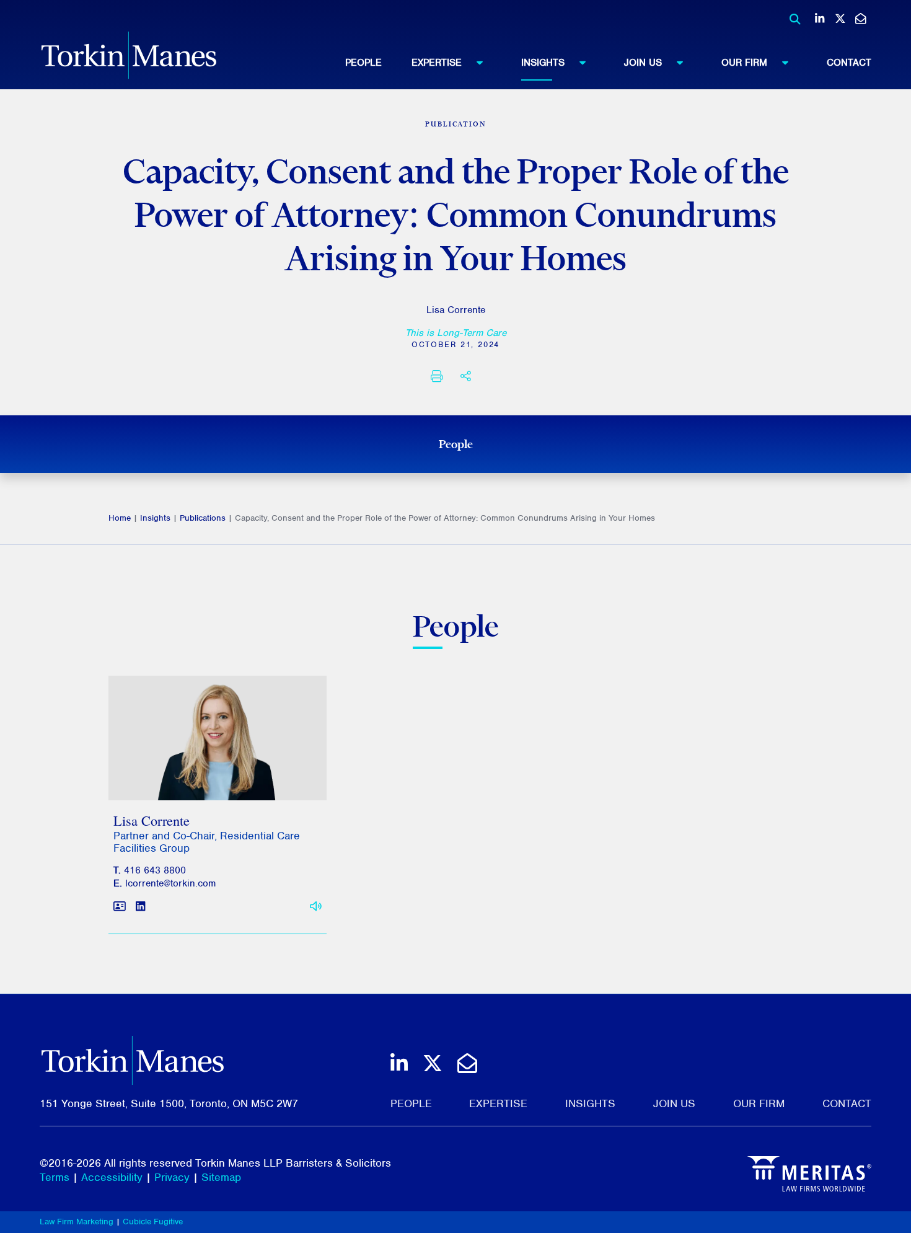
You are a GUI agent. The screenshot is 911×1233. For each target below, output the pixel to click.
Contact (849, 62)
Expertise (436, 62)
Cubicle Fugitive (153, 1221)
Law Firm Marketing (76, 1221)
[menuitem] (378, 63)
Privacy (172, 1177)
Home (119, 518)
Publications (203, 518)
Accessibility (112, 1177)
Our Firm (744, 62)
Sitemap (221, 1177)
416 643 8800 (155, 870)
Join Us (643, 62)
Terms (54, 1177)
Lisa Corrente (455, 310)
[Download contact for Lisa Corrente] (119, 907)
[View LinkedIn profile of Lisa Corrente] (140, 907)
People (363, 62)
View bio (213, 770)
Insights (543, 62)
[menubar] (608, 63)
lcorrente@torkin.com (170, 883)
